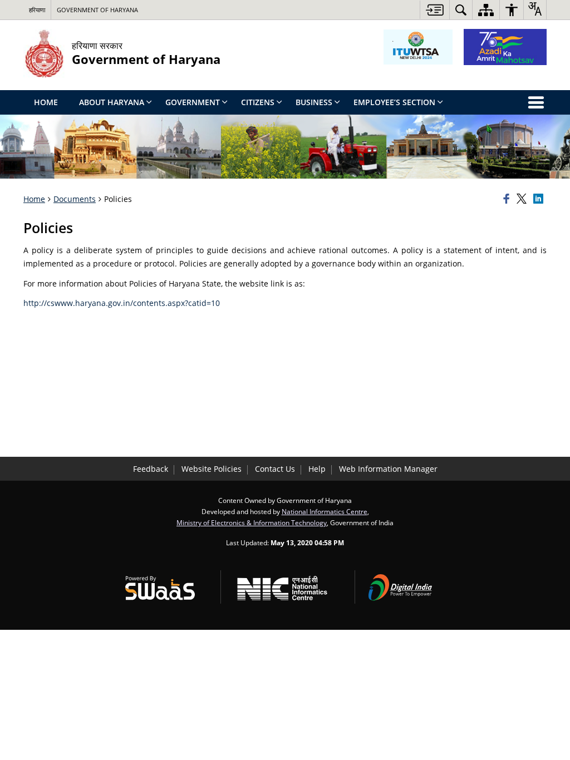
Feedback (150, 468)
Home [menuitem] (46, 102)
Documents (74, 199)
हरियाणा (37, 10)
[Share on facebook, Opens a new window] (508, 199)
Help (317, 468)
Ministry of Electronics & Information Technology (251, 522)
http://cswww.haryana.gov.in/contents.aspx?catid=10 (121, 303)
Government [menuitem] (192, 102)
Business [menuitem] (314, 102)
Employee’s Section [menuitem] (394, 102)
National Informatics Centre (324, 511)
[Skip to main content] (434, 10)
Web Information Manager (388, 468)
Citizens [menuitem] (257, 102)
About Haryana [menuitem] (111, 102)
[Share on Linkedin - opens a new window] (540, 199)
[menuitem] (461, 9)
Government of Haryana (97, 10)
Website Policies (211, 468)
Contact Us (275, 468)
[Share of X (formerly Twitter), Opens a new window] (523, 199)
